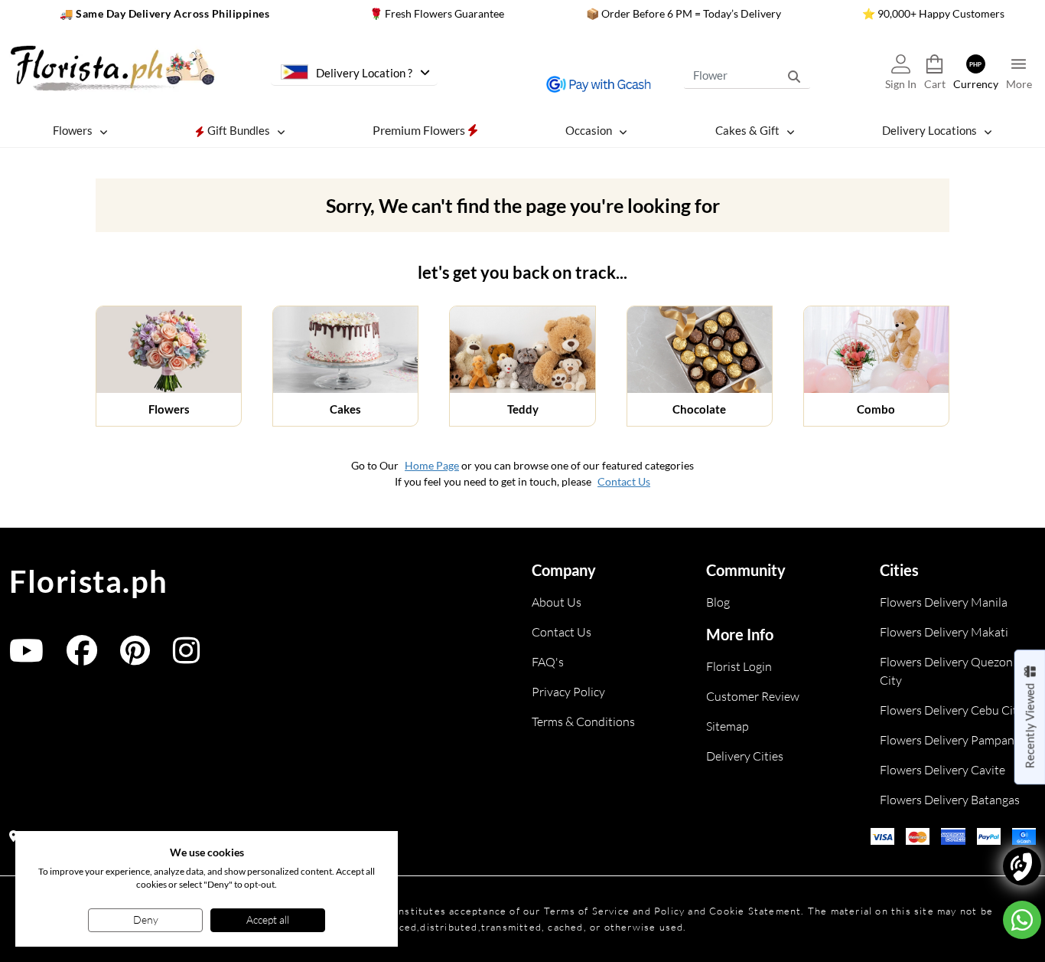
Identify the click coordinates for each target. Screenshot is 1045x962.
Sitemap (727, 726)
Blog (718, 602)
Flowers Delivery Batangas (950, 799)
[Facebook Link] (82, 657)
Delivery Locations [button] (929, 130)
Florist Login (739, 666)
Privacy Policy (568, 691)
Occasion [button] (588, 130)
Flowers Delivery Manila (944, 602)
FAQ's (548, 661)
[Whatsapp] (1022, 920)
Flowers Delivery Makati (944, 632)
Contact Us (623, 481)
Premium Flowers (420, 130)
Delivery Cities (744, 756)
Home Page (432, 465)
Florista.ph (88, 581)
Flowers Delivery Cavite (942, 769)
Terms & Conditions (583, 721)
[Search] (794, 76)
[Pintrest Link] (135, 657)
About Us (556, 602)
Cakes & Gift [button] (747, 130)
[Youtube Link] (26, 657)
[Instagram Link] (186, 657)
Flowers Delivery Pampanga (953, 740)
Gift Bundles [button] (237, 130)
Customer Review (752, 696)
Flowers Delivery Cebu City (952, 710)
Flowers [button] (73, 130)
